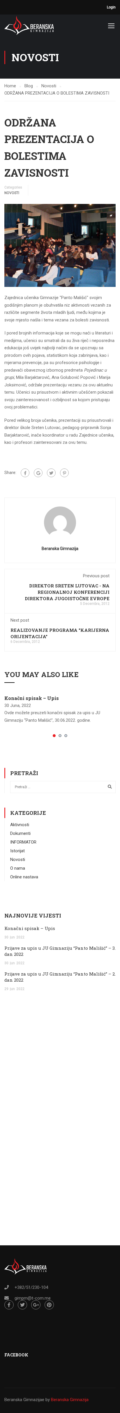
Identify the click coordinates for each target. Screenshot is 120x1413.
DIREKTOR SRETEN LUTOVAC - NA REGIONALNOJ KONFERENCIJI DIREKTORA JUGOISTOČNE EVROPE (67, 592)
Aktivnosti (19, 824)
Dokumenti (20, 833)
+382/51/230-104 (31, 1287)
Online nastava (24, 877)
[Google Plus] (38, 472)
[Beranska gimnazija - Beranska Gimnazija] (29, 25)
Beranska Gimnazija (60, 548)
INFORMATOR (23, 842)
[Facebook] (25, 472)
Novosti (11, 193)
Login (111, 7)
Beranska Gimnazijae (24, 1399)
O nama (17, 868)
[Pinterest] (64, 472)
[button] (54, 735)
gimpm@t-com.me (33, 1298)
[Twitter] (51, 472)
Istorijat (17, 850)
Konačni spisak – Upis (31, 698)
